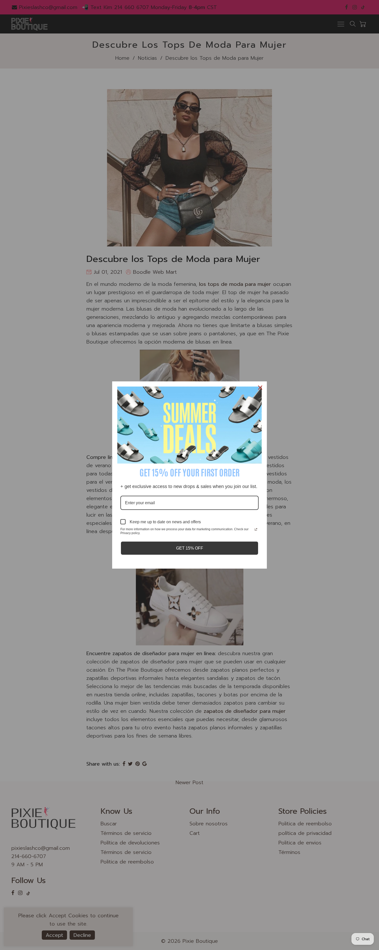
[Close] (260, 387)
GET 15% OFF (189, 548)
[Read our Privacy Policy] (256, 530)
